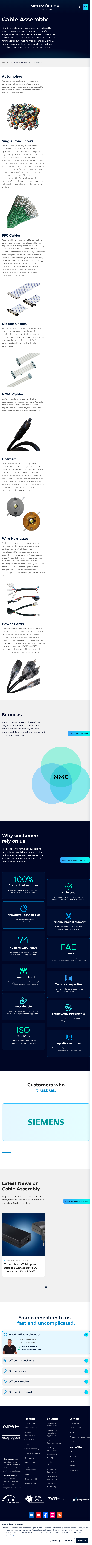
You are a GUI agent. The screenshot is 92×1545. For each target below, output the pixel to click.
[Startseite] (45, 7)
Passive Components (29, 1439)
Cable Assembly (30, 1484)
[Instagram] (51, 1520)
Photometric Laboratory (73, 1443)
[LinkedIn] (30, 1520)
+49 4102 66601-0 (10, 1490)
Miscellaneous (30, 1489)
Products (29, 1424)
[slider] (45, 1158)
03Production (81, 790)
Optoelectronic (30, 1433)
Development (74, 1433)
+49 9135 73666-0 (29, 1352)
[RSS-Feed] (58, 1520)
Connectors (29, 1463)
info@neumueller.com (31, 1355)
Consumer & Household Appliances (51, 1438)
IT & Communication (53, 1447)
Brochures (72, 1478)
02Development (58, 759)
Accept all (82, 1541)
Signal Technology (31, 1454)
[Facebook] (44, 1520)
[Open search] (79, 7)
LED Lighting (29, 1429)
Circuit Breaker (30, 1445)
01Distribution (40, 790)
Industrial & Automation (51, 1430)
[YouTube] (37, 1520)
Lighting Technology (51, 1454)
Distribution (73, 1429)
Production (73, 1438)
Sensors (27, 1450)
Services (73, 1424)
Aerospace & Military (51, 1461)
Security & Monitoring (51, 1490)
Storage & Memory (32, 1459)
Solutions (51, 1424)
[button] (51, 787)
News (70, 1469)
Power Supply (30, 1468)
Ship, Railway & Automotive (52, 1483)
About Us (72, 1465)
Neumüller (74, 1455)
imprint (14, 1535)
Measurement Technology (52, 1476)
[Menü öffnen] (4, 7)
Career (71, 1460)
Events (71, 1474)
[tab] (45, 1292)
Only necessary (53, 1541)
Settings (69, 1541)
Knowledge (73, 1450)
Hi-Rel (26, 1480)
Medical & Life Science (52, 1469)
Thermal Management (29, 1474)
